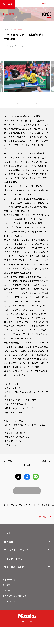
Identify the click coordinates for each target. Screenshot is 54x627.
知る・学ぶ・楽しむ (14, 567)
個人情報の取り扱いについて (14, 596)
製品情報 (8, 541)
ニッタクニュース (13, 558)
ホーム (7, 533)
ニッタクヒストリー (11, 601)
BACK (27, 490)
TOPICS (29, 505)
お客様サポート (9, 579)
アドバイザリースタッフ (16, 550)
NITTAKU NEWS (15, 505)
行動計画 (6, 590)
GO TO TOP (43, 517)
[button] (17, 103)
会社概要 (6, 585)
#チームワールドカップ (14, 46)
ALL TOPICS (10, 14)
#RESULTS (18, 29)
